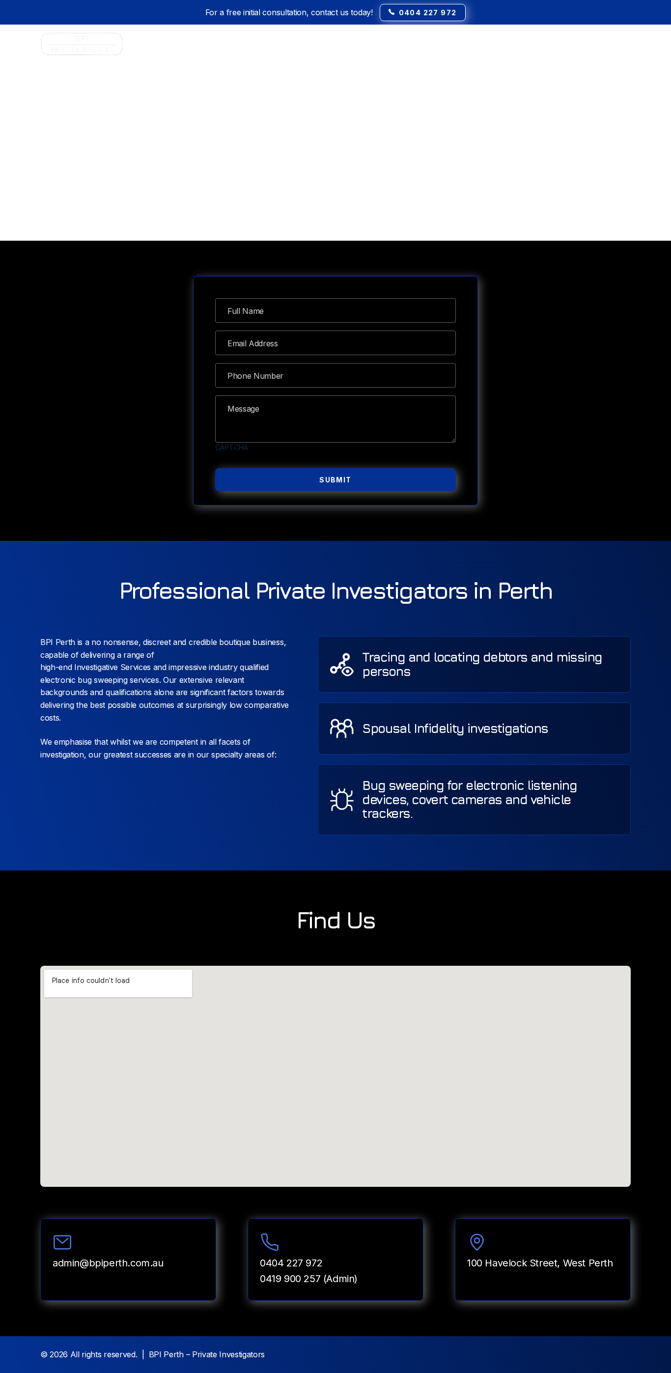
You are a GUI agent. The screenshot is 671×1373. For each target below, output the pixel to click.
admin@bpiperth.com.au (108, 1263)
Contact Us (610, 44)
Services (487, 44)
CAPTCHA (231, 447)
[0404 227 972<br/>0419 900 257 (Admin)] (270, 1242)
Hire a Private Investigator (403, 44)
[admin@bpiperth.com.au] (62, 1242)
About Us (551, 44)
